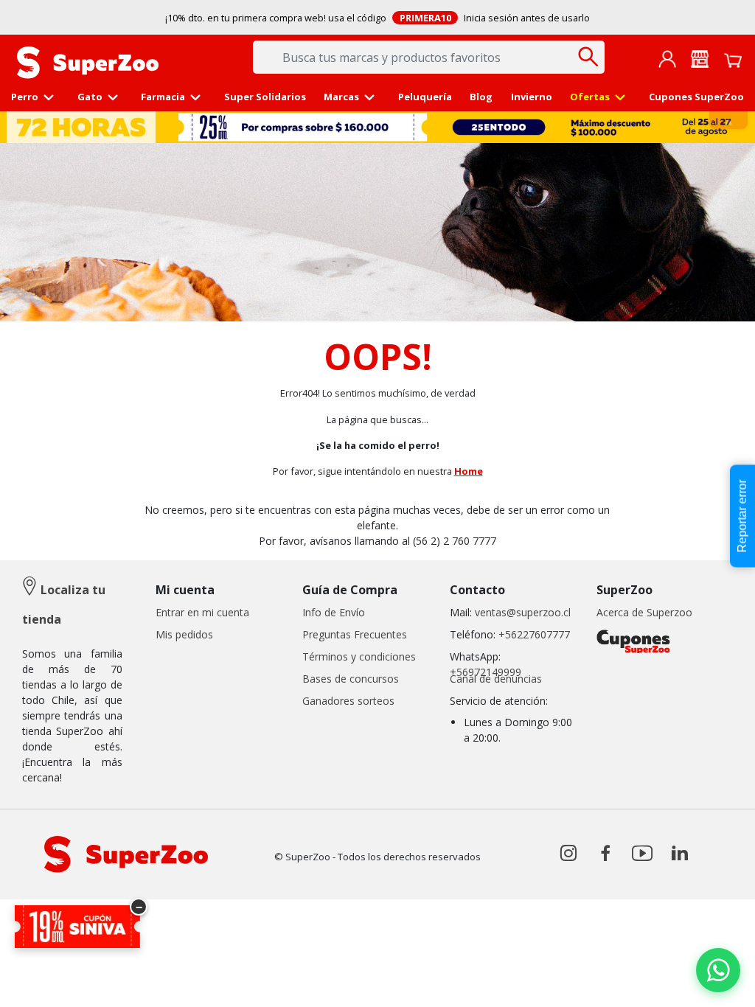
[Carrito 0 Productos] (733, 59)
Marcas (341, 96)
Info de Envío (333, 612)
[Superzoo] (88, 61)
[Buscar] (588, 56)
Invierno (531, 96)
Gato (89, 96)
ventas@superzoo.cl (521, 612)
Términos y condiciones (359, 656)
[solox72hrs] (379, 127)
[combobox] (429, 57)
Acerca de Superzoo (644, 612)
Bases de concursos (350, 679)
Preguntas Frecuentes (354, 634)
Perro (24, 96)
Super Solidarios (265, 96)
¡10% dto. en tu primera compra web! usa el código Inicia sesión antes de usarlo (377, 17)
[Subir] (43, 983)
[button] (667, 58)
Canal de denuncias (496, 679)
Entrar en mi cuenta (202, 612)
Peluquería (425, 96)
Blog (481, 96)
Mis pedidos (184, 634)
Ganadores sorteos (348, 701)
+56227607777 (534, 634)
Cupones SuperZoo (696, 96)
